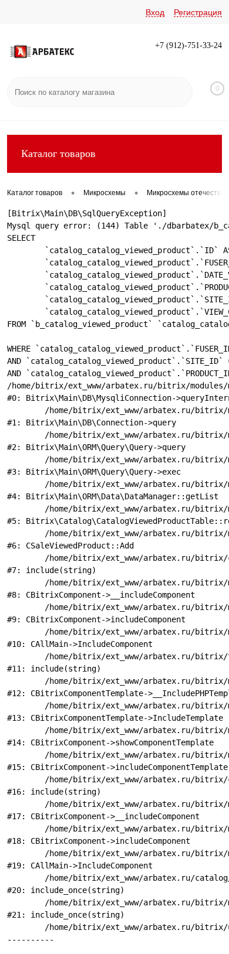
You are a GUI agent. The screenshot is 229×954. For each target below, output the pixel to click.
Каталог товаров (58, 153)
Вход (155, 12)
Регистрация (198, 12)
